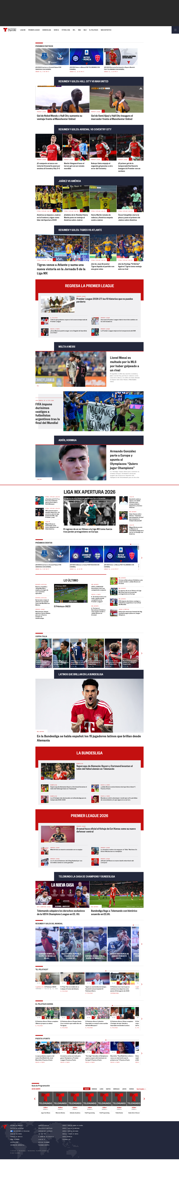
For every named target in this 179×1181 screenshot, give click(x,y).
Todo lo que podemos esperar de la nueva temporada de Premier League (68, 320)
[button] (89, 510)
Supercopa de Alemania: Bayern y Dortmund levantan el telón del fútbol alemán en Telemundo (104, 767)
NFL (74, 30)
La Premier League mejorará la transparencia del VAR (118, 331)
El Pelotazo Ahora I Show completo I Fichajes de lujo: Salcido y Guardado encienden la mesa (121, 1023)
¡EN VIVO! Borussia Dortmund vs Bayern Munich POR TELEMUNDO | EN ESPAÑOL (119, 68)
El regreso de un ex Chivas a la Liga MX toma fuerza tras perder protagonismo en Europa (130, 592)
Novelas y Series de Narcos (70, 1134)
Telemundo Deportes (43, 1145)
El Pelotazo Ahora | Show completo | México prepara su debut (46, 1022)
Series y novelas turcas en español (72, 1125)
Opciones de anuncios (16, 1125)
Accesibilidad (14, 1142)
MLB (85, 30)
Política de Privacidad (17, 1128)
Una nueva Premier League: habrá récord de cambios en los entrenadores (119, 320)
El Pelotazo (93, 30)
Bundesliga (47, 30)
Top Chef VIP (42, 1134)
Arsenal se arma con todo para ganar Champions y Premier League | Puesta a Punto (70, 1058)
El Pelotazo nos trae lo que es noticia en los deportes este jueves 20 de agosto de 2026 (120, 989)
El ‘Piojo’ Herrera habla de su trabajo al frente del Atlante (69, 988)
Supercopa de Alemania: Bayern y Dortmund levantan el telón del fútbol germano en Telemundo (68, 788)
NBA (79, 30)
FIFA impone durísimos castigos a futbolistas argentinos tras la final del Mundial (130, 602)
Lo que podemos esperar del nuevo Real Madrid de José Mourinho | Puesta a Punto (44, 1058)
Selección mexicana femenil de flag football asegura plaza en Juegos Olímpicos (130, 613)
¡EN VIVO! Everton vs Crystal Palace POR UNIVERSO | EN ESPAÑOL (48, 68)
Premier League (34, 30)
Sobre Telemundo (14, 1139)
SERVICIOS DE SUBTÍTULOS (45, 1128)
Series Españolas (67, 1136)
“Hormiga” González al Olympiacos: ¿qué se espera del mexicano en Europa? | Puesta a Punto (96, 1058)
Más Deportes (106, 30)
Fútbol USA (66, 30)
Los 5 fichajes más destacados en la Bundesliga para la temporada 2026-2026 (68, 799)
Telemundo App (66, 1139)
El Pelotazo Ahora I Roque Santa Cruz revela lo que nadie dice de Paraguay (70, 1023)
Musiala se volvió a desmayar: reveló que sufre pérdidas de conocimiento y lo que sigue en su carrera (119, 799)
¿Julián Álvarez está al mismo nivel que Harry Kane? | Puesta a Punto (118, 788)
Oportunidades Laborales (45, 1131)
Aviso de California (16, 1134)
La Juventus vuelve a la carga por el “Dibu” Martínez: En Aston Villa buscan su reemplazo (119, 850)
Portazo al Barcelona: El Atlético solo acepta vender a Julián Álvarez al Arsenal (131, 581)
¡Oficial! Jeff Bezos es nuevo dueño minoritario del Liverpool (117, 861)
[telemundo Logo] (5, 1127)
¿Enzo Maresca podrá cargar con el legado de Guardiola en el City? (68, 332)
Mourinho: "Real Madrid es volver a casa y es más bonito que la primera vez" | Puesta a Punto (121, 1058)
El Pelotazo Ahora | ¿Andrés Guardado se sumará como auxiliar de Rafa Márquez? (96, 1023)
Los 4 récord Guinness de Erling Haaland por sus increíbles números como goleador (66, 861)
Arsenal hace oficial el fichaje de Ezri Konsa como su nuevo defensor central (106, 830)
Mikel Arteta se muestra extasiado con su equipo (66, 849)
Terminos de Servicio (16, 1136)
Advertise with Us (43, 1125)
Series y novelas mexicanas (70, 1131)
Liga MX (22, 30)
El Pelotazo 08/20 (45, 987)
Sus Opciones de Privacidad (21, 1131)
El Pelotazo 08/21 (60, 586)
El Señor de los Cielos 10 (46, 1136)
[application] (89, 511)
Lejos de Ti (41, 1139)
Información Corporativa (17, 1145)
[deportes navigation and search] (175, 30)
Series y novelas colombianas (70, 1128)
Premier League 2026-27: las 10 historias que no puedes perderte (104, 300)
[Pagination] (130, 544)
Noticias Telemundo (43, 1142)
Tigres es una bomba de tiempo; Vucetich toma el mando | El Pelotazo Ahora (95, 989)
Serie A (56, 30)
